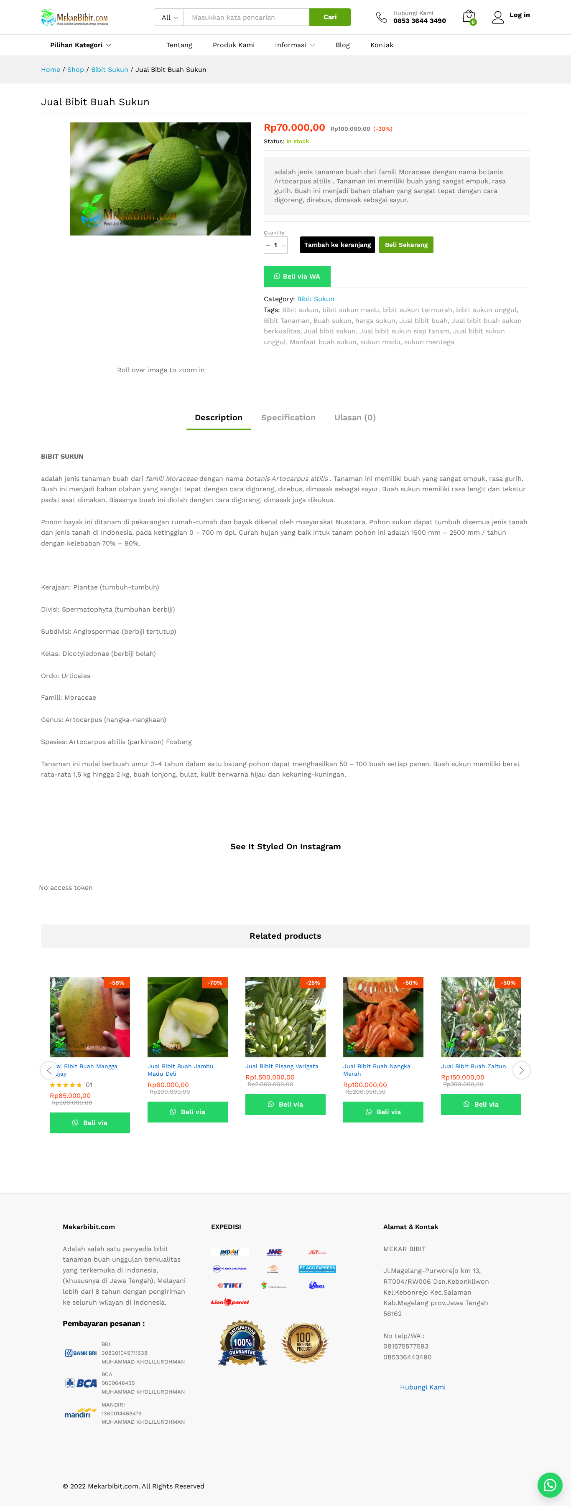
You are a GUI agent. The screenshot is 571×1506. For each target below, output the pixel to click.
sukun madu (380, 342)
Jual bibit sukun (330, 331)
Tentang (179, 45)
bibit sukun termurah (417, 310)
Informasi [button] (290, 45)
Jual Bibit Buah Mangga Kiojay (83, 1070)
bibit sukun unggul (486, 310)
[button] (297, 276)
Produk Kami (234, 45)
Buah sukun (333, 321)
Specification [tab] (288, 417)
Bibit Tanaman (287, 321)
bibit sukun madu (350, 310)
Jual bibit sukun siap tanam (404, 331)
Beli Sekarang (406, 245)
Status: (274, 141)
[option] (90, 1069)
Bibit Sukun (315, 299)
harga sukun (375, 321)
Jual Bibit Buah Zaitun (473, 1066)
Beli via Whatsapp (90, 1126)
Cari (330, 17)
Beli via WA (301, 276)
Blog (343, 45)
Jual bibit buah (423, 321)
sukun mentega (429, 342)
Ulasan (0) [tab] (355, 417)
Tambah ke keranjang (337, 245)
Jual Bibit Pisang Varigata (282, 1066)
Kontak (381, 45)
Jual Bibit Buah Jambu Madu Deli (181, 1070)
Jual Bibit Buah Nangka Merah (376, 1070)
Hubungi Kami (413, 13)
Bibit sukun (300, 310)
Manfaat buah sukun (323, 342)
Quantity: (275, 232)
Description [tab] (218, 417)
